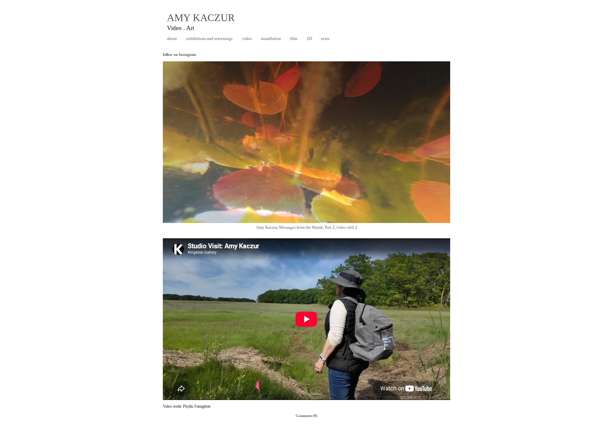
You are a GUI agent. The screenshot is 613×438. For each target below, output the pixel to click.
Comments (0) (306, 416)
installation (271, 38)
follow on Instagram (179, 54)
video (247, 38)
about (172, 38)
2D (309, 38)
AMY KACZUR (201, 17)
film (293, 38)
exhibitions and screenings (209, 38)
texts (325, 38)
